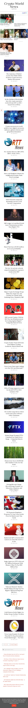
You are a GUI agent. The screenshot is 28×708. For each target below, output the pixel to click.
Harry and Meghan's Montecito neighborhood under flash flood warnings (14, 175)
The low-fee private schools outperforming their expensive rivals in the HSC (14, 270)
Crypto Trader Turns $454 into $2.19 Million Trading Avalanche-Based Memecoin (14, 344)
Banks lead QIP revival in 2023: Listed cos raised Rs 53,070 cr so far (14, 539)
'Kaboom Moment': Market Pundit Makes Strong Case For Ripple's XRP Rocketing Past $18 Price (14, 589)
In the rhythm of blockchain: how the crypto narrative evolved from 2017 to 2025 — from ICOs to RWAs (14, 102)
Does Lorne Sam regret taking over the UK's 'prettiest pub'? (14, 367)
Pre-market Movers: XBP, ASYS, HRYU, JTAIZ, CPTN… (14, 152)
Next (15, 644)
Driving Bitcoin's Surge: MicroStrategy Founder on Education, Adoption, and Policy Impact (14, 487)
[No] (26, 702)
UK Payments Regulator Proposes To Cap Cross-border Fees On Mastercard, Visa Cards (14, 515)
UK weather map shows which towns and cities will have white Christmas (14, 413)
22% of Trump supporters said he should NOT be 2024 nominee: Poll (14, 390)
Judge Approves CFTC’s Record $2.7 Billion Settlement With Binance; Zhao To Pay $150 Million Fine (14, 564)
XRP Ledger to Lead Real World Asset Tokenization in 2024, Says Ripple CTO (14, 225)
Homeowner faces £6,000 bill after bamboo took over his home (14, 462)
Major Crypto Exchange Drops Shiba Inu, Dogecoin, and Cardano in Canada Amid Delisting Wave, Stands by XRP (14, 294)
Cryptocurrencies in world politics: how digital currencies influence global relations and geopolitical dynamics (14, 129)
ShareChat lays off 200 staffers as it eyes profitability (14, 248)
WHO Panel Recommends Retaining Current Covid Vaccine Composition (14, 201)
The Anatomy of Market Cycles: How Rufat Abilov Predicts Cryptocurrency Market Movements (14, 76)
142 (12, 644)
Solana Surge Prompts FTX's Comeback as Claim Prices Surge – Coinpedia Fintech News (14, 438)
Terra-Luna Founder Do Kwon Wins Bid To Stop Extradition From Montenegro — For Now (14, 636)
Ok (14, 705)
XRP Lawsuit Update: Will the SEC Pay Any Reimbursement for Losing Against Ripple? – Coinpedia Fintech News (14, 320)
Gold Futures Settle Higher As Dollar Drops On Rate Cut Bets (14, 613)
